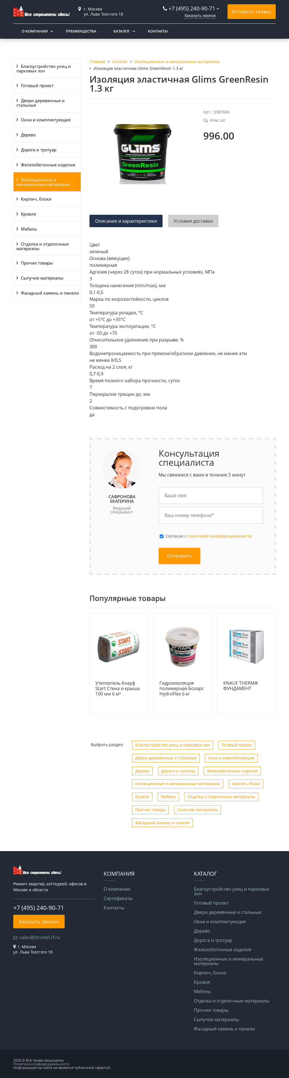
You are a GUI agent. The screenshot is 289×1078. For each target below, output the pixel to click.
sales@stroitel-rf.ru (39, 937)
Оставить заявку (252, 11)
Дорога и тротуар (38, 150)
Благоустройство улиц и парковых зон (43, 68)
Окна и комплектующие (46, 120)
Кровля (28, 214)
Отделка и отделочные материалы (42, 246)
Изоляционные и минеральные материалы (43, 182)
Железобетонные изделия (48, 165)
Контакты (158, 31)
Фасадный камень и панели (50, 293)
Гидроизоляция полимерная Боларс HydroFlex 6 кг (181, 688)
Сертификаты (118, 898)
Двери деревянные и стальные (40, 103)
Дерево (28, 135)
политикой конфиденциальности (220, 536)
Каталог (121, 31)
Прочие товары (37, 263)
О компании (35, 31)
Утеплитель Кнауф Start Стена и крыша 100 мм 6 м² (117, 688)
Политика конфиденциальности (41, 1063)
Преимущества (81, 31)
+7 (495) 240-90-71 (191, 8)
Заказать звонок (200, 15)
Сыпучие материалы (42, 278)
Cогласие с (209, 536)
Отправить (179, 555)
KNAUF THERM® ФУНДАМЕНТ (240, 686)
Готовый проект (37, 85)
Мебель (29, 229)
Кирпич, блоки (36, 199)
